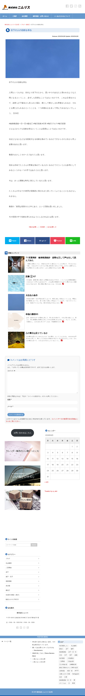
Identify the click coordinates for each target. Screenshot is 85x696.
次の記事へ (51, 227)
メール (10, 406)
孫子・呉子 (9, 576)
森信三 (8, 590)
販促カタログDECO (12, 599)
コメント (11, 371)
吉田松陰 (62, 671)
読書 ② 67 (31, 276)
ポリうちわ (62, 683)
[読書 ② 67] (63, 284)
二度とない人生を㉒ (38, 659)
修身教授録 (62, 652)
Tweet (14, 241)
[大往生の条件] (62, 303)
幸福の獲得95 (32, 314)
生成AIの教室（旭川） (13, 595)
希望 (73, 683)
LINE (74, 241)
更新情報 (9, 581)
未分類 (8, 586)
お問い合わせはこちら (22, 433)
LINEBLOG (73, 664)
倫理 (72, 649)
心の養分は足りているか (37, 333)
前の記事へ (34, 227)
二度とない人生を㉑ (38, 662)
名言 (60, 677)
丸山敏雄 (9, 563)
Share (29, 241)
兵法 (60, 655)
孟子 (7, 572)
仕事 (65, 677)
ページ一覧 (7, 641)
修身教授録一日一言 (65, 680)
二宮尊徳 (9, 567)
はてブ (44, 241)
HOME (42, 227)
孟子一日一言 (72, 652)
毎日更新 (62, 658)
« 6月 (46, 482)
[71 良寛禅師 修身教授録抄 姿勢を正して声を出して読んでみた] (63, 268)
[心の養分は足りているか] (62, 340)
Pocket (59, 241)
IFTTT (77, 671)
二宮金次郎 (70, 661)
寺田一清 (69, 671)
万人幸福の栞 (63, 664)
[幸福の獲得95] (63, 322)
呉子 (65, 655)
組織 (76, 655)
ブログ (8, 558)
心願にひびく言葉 (64, 674)
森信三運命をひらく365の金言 (68, 667)
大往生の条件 (32, 295)
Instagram (75, 674)
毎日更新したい (64, 645)
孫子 (71, 655)
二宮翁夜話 (70, 658)
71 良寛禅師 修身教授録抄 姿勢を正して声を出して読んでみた (51, 258)
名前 (9, 399)
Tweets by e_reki (51, 491)
